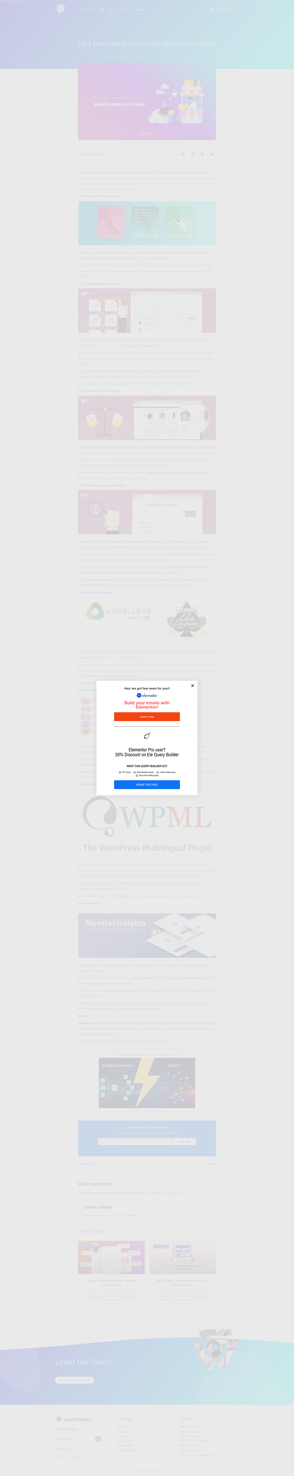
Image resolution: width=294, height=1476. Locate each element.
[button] (192, 686)
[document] (147, 738)
